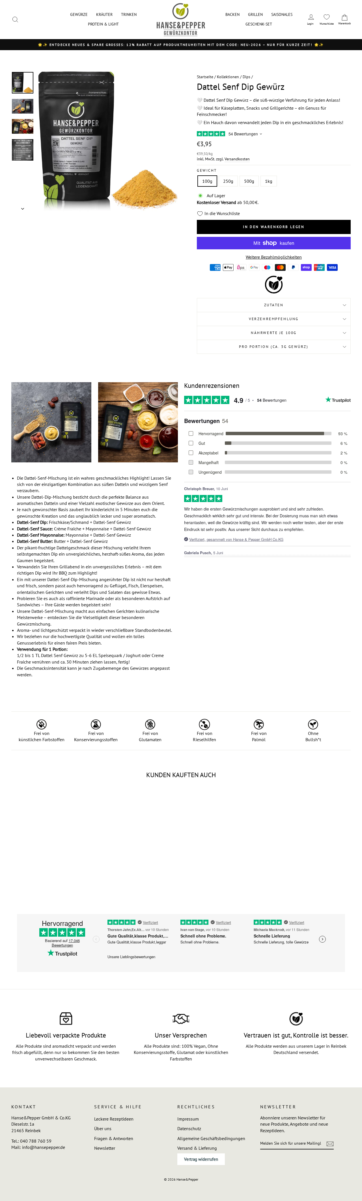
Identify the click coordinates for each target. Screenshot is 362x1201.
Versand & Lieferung (197, 1148)
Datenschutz (189, 1128)
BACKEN (232, 14)
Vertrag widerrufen (201, 1159)
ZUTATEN (274, 305)
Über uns (102, 1128)
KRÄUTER (104, 14)
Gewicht (207, 170)
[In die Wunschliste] (79, 795)
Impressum (188, 1119)
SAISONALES (281, 14)
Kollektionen (228, 76)
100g (207, 181)
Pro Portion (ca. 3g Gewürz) (273, 346)
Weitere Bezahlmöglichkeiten (274, 257)
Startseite (205, 76)
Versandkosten (237, 158)
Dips (246, 76)
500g (249, 181)
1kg (268, 181)
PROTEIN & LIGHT (103, 24)
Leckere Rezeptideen (113, 1119)
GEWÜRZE (79, 14)
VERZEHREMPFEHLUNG (274, 318)
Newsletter (104, 1148)
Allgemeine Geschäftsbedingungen (211, 1138)
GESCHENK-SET (258, 24)
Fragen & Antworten (113, 1138)
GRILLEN (255, 14)
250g (228, 181)
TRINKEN (129, 14)
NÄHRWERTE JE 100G (274, 332)
